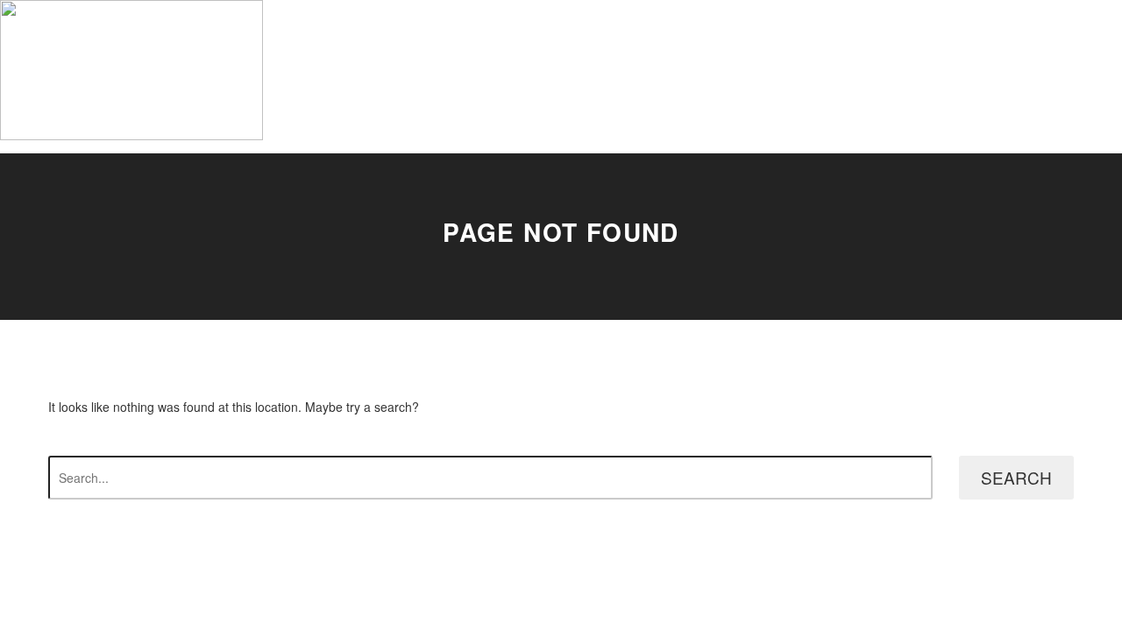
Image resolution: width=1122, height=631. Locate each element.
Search (1016, 477)
